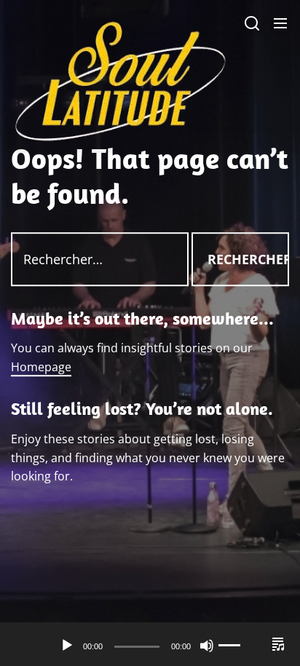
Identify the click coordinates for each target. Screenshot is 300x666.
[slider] (238, 646)
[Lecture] (67, 645)
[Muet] (207, 645)
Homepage (41, 367)
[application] (150, 645)
